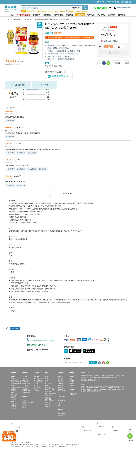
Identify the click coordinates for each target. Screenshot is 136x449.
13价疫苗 (25, 382)
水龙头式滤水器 (38, 382)
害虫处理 (60, 389)
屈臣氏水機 (30, 11)
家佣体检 (13, 398)
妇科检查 (13, 378)
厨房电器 (60, 380)
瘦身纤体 (47, 397)
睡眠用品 (60, 387)
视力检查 (13, 401)
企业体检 (13, 408)
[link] (16, 426)
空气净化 (60, 378)
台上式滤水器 (38, 378)
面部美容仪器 (61, 400)
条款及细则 (60, 445)
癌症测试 (13, 396)
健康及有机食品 (62, 390)
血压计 (24, 400)
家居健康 (72, 380)
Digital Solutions (61, 446)
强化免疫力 (48, 392)
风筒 (59, 404)
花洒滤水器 (37, 387)
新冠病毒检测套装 (16, 383)
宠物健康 (60, 382)
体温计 (24, 404)
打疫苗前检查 (14, 380)
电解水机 (36, 390)
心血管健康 (14, 328)
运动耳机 (60, 415)
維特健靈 (71, 11)
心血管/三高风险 (15, 387)
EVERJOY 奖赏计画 (113, 2)
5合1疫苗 (25, 385)
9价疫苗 (24, 378)
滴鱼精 (47, 385)
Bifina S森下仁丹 (81, 11)
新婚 (22, 446)
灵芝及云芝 (48, 383)
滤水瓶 (36, 385)
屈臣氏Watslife (60, 11)
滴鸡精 (47, 378)
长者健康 (60, 383)
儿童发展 (13, 407)
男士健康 (13, 385)
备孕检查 (13, 390)
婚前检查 (13, 389)
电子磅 (24, 405)
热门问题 (72, 395)
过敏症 (12, 392)
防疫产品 (60, 385)
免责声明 (76, 445)
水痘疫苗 (25, 389)
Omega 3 (47, 387)
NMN (46, 376)
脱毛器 (60, 405)
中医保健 (13, 405)
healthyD (43, 446)
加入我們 (51, 445)
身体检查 (72, 376)
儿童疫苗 (25, 376)
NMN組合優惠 (41, 11)
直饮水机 (36, 376)
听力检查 (13, 403)
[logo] (10, 12)
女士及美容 (48, 395)
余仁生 (50, 11)
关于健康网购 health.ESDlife (19, 445)
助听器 (24, 407)
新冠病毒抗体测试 (16, 382)
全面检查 (13, 376)
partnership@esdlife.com (90, 380)
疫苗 (70, 378)
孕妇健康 (47, 406)
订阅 (92, 363)
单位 (101, 46)
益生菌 (47, 380)
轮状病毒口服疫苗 (27, 390)
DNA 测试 (13, 399)
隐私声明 (68, 445)
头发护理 (47, 404)
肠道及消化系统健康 (50, 393)
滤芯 (35, 389)
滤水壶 (36, 383)
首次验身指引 (73, 393)
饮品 (59, 392)
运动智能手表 (61, 413)
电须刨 (60, 402)
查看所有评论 (68, 193)
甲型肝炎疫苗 (26, 383)
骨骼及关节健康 (49, 400)
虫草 (46, 382)
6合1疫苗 (25, 387)
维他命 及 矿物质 (49, 389)
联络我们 (43, 445)
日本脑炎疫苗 (26, 392)
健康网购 (51, 446)
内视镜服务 (14, 394)
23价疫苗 (25, 380)
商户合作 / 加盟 (34, 445)
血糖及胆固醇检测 (27, 402)
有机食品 (72, 383)
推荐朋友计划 (126, 2)
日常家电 (60, 376)
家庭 (37, 446)
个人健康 (72, 382)
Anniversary (29, 446)
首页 (12, 14)
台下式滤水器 (38, 380)
